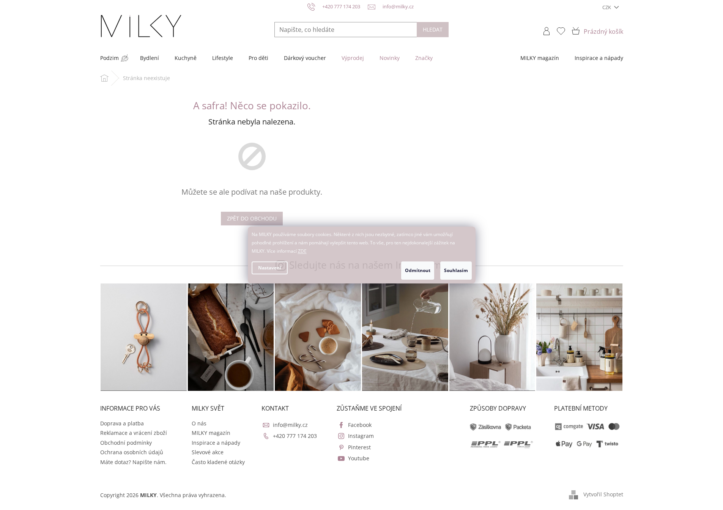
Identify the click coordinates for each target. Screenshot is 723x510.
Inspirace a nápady (216, 442)
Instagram (361, 435)
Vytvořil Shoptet (603, 494)
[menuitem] (109, 58)
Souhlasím (456, 270)
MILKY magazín (211, 432)
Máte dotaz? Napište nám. (133, 462)
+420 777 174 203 (295, 435)
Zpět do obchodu (252, 218)
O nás (199, 423)
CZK (607, 7)
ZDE (302, 251)
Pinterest (359, 447)
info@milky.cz (290, 424)
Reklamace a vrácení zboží (133, 432)
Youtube (358, 458)
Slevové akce (208, 452)
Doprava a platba (122, 423)
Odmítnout (417, 270)
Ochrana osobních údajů (131, 452)
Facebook (360, 424)
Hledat (433, 29)
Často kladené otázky (218, 462)
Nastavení (269, 267)
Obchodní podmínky (126, 442)
